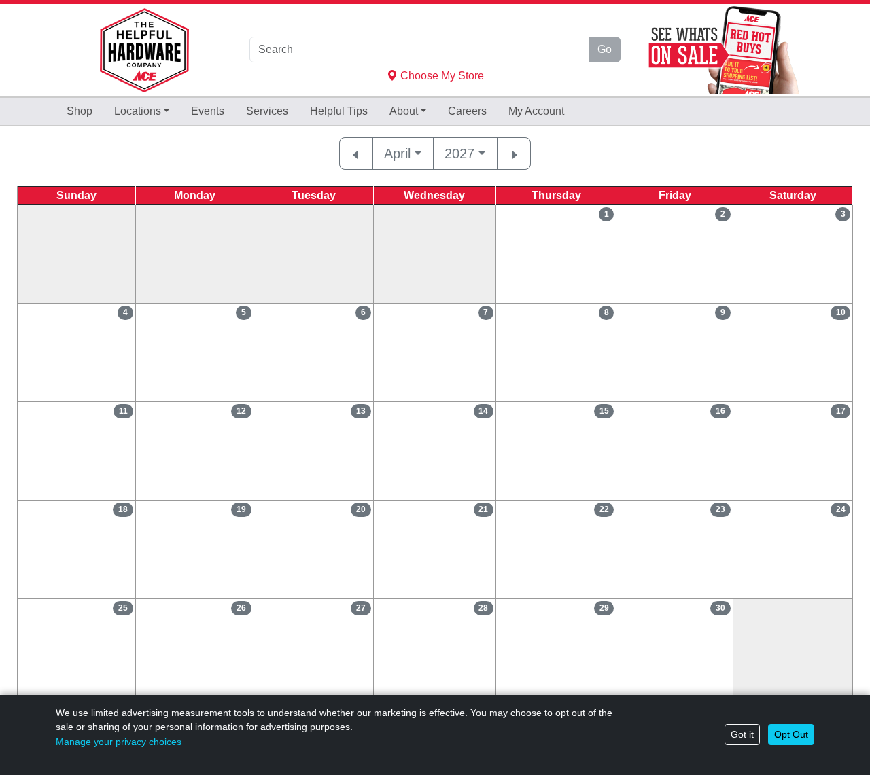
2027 (459, 153)
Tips (339, 111)
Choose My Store (441, 76)
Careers (467, 111)
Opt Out (791, 734)
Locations (137, 111)
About (403, 111)
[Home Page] (144, 50)
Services (267, 111)
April (397, 153)
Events (207, 111)
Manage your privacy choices (118, 741)
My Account (536, 111)
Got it (742, 734)
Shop (79, 111)
